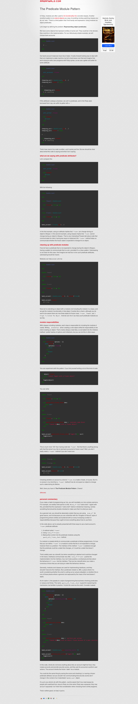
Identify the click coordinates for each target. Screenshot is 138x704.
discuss (42, 492)
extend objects (59, 18)
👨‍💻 (48, 698)
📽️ (53, 698)
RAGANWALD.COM (50, 1)
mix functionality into (70, 16)
